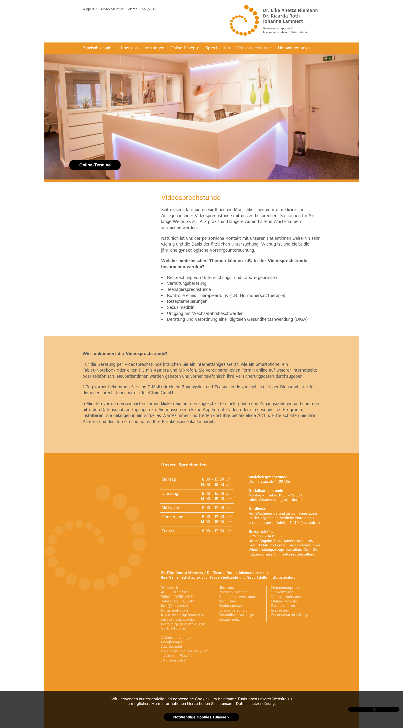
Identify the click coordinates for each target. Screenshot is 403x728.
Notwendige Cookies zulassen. (201, 717)
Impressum (280, 610)
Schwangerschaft (233, 610)
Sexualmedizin (231, 619)
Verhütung (227, 601)
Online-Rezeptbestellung (294, 554)
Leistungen (154, 48)
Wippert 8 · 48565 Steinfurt (103, 9)
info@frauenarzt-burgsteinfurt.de (175, 608)
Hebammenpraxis (294, 48)
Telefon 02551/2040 (141, 9)
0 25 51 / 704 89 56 (265, 536)
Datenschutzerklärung (289, 615)
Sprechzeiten (217, 48)
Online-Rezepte (184, 48)
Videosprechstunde (254, 48)
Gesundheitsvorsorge (236, 615)
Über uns (129, 48)
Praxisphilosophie (99, 48)
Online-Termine (95, 165)
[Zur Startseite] (273, 20)
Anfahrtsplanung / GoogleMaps (176, 640)
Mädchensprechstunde (237, 597)
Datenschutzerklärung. (256, 703)
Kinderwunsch (230, 605)
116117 (294, 522)
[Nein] (374, 709)
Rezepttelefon (283, 605)
